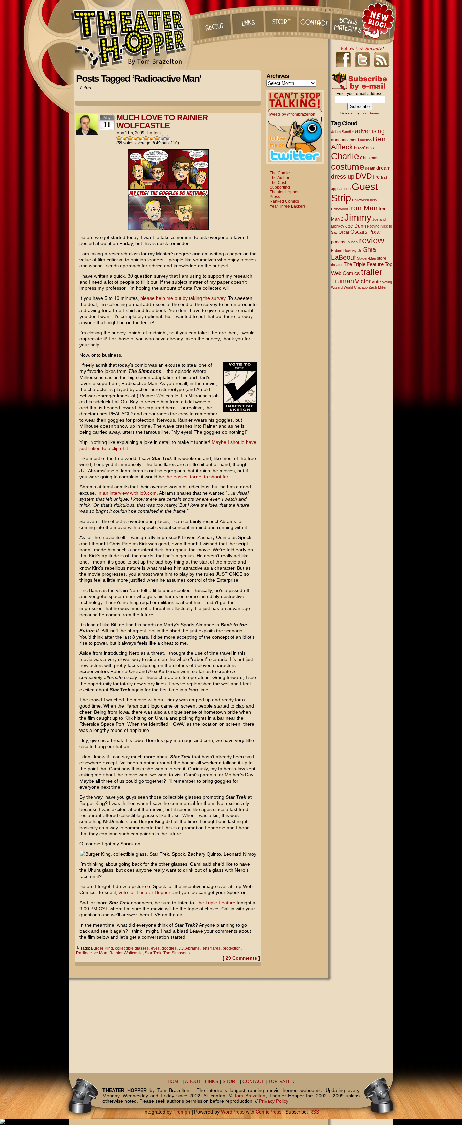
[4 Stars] (135, 138)
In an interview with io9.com (127, 493)
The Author (280, 177)
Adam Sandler (342, 132)
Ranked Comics (284, 201)
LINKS (211, 1081)
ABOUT (193, 1081)
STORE (230, 1081)
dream (383, 168)
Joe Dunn (355, 226)
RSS (314, 1112)
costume (347, 167)
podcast (339, 241)
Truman (342, 281)
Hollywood (339, 209)
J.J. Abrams (189, 948)
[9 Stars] (162, 138)
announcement (345, 140)
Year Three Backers (288, 206)
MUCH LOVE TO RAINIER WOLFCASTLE (162, 121)
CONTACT (253, 1081)
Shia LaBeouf (353, 253)
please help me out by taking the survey (182, 298)
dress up (342, 176)
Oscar (344, 232)
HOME (175, 1081)
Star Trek (153, 953)
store (381, 258)
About (214, 20)
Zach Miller (378, 287)
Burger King (102, 948)
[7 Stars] (151, 138)
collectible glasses (132, 948)
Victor (363, 281)
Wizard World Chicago (349, 287)
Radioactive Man (91, 953)
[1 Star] (119, 138)
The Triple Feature (215, 902)
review (371, 240)
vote (376, 281)
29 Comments (241, 958)
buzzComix (364, 148)
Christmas (369, 157)
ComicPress (268, 1112)
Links (247, 20)
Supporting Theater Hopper (284, 189)
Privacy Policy (273, 1101)
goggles (169, 948)
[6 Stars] (146, 138)
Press (275, 196)
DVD (363, 176)
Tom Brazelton (249, 1095)
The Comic (280, 173)
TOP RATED (281, 1081)
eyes (155, 948)
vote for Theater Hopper (144, 892)
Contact (315, 20)
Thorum (349, 20)
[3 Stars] (130, 138)
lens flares (211, 948)
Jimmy (357, 217)
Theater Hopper (133, 35)
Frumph (181, 1112)
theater (337, 265)
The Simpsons (176, 953)
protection (232, 948)
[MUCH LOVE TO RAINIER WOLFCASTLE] (168, 228)
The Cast (278, 182)
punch (353, 242)
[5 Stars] (140, 138)
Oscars (358, 232)
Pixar (375, 232)
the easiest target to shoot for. (197, 476)
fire (376, 177)
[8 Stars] (157, 138)
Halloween (360, 200)
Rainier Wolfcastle (126, 953)
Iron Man (363, 208)
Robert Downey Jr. (346, 250)
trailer (371, 272)
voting (387, 282)
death (370, 168)
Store (281, 20)
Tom (157, 132)
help (373, 200)
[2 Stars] (124, 138)
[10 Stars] (167, 138)
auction (366, 140)
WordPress (233, 1112)
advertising (370, 131)
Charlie (345, 156)
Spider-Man (366, 258)
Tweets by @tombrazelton (291, 114)
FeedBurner (370, 113)
